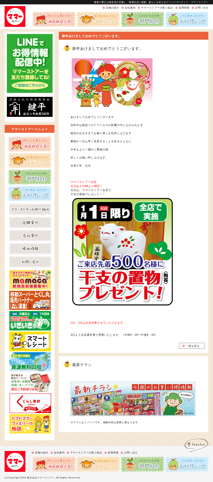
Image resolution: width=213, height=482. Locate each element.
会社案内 (130, 7)
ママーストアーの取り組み (157, 7)
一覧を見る (192, 346)
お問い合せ (201, 7)
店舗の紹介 (112, 7)
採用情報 (184, 7)
